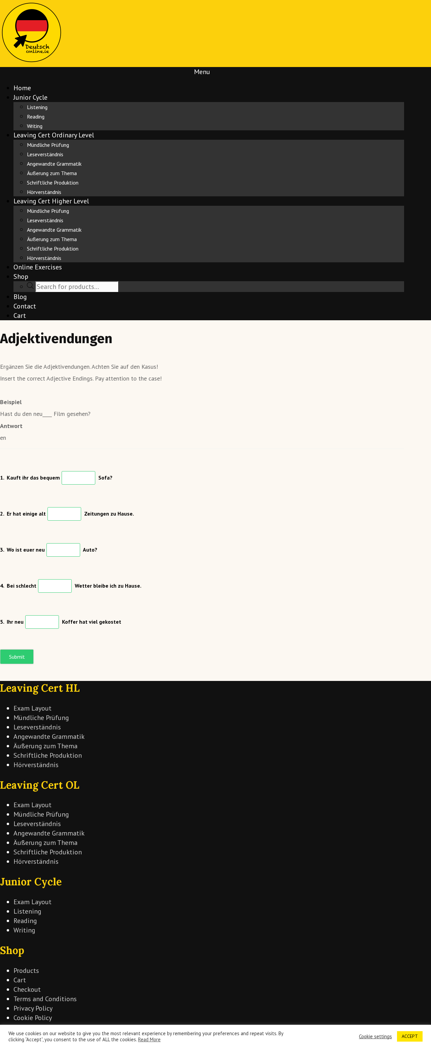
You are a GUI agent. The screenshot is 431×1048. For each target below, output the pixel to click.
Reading (35, 116)
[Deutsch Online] (31, 62)
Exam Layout (32, 708)
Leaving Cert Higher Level (51, 201)
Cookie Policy (32, 1017)
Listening (37, 107)
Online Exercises (37, 267)
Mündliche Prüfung (48, 144)
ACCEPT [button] (410, 1036)
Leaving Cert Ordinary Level (53, 135)
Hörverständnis (44, 192)
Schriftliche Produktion (52, 182)
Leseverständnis (45, 154)
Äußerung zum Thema (52, 173)
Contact (24, 306)
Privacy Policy (33, 1008)
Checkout (27, 989)
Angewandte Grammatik (54, 163)
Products (26, 970)
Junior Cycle (30, 97)
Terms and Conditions (45, 998)
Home (22, 88)
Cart (19, 315)
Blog (20, 296)
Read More (149, 1040)
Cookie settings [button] (375, 1037)
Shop (20, 276)
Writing (34, 126)
